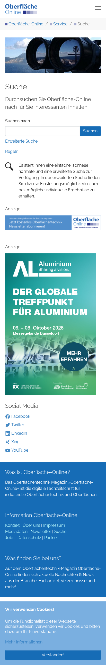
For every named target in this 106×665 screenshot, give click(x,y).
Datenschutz (29, 537)
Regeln (11, 151)
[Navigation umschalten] (98, 8)
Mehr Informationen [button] (23, 642)
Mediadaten (16, 531)
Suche (60, 531)
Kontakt (12, 525)
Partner (51, 537)
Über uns (31, 525)
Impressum (54, 525)
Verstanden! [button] (53, 654)
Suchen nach (17, 120)
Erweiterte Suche (21, 141)
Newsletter (41, 531)
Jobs (9, 537)
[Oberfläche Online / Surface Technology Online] (21, 9)
